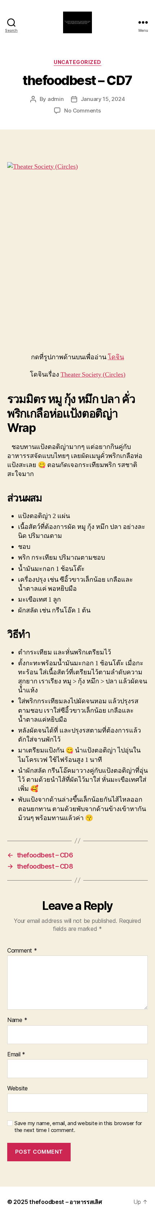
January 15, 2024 (103, 99)
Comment (22, 950)
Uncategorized (77, 62)
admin (56, 99)
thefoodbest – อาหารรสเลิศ (65, 1201)
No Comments (82, 110)
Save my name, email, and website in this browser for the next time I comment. (78, 1126)
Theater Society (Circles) (93, 374)
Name (17, 1020)
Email (16, 1054)
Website (17, 1088)
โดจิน (116, 357)
